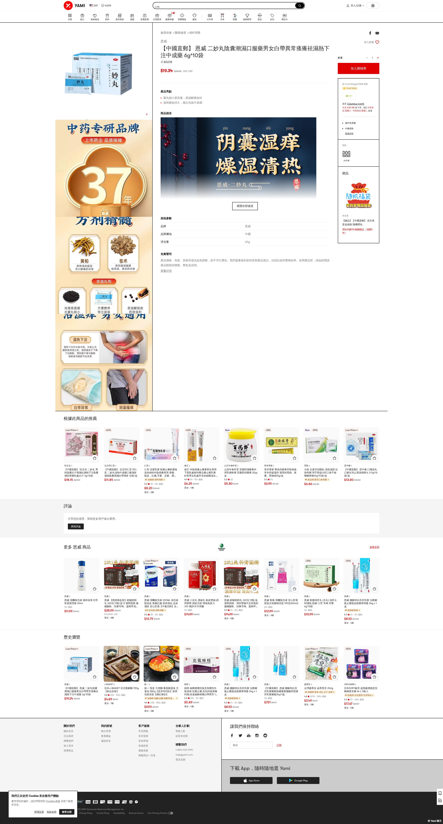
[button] (106, 5)
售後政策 (143, 745)
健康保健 (166, 32)
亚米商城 (143, 740)
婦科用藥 (194, 32)
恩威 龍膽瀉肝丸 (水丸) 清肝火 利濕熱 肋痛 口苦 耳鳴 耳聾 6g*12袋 (320, 603)
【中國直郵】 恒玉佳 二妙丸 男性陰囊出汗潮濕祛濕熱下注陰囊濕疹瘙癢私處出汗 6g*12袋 (81, 472)
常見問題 (143, 731)
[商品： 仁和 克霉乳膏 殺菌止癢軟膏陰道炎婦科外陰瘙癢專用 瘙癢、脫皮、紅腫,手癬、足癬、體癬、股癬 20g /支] (161, 445)
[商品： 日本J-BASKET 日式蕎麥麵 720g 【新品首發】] (121, 664)
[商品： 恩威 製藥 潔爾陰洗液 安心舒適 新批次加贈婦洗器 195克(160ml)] (281, 576)
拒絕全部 (51, 811)
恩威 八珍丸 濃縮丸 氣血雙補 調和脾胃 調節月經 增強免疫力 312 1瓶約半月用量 (201, 603)
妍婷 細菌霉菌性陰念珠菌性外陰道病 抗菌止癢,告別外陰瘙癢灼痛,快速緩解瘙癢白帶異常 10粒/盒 (200, 691)
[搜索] (299, 5)
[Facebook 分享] (370, 33)
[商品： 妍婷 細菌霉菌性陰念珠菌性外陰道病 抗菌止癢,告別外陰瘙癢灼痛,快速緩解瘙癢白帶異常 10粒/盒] (201, 664)
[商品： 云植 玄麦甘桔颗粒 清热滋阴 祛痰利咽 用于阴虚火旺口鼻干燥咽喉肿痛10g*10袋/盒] (321, 445)
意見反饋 (180, 759)
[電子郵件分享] (377, 33)
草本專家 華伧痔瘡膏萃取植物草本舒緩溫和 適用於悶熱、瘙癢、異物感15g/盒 (280, 472)
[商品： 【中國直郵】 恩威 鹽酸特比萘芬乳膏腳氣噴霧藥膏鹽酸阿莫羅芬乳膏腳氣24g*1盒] (281, 664)
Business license (136, 813)
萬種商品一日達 (146, 755)
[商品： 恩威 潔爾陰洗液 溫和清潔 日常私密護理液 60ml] (82, 576)
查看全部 (374, 547)
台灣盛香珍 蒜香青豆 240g (318, 688)
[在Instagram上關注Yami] (257, 735)
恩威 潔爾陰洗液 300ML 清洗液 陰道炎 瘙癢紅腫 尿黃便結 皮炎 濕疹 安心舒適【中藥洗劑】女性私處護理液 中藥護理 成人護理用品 (161, 603)
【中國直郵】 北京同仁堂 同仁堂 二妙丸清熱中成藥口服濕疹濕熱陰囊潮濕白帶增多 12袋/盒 (120, 472)
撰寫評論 (76, 526)
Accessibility (119, 813)
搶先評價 (168, 61)
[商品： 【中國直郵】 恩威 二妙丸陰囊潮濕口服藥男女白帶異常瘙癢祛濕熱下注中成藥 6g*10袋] (82, 664)
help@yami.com (184, 754)
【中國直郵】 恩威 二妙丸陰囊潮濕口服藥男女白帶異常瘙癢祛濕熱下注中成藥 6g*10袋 (81, 691)
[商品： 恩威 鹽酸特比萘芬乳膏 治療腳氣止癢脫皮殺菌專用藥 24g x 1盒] (361, 576)
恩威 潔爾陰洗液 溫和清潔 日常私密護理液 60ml (81, 602)
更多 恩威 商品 (77, 547)
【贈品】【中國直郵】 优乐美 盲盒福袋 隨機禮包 (358, 222)
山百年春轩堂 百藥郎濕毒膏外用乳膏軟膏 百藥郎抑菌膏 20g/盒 (241, 472)
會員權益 (106, 736)
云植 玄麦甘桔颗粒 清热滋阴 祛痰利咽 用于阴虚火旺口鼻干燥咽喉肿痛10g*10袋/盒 (321, 472)
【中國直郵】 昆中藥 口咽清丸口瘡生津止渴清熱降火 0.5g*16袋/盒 (360, 472)
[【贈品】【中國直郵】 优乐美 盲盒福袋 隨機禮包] (358, 195)
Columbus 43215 (355, 104)
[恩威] (221, 547)
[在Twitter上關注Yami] (240, 735)
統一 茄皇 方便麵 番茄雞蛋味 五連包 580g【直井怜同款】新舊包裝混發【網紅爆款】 (161, 691)
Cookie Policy (103, 813)
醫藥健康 (180, 32)
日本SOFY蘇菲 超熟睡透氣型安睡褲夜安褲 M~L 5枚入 (360, 690)
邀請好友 (106, 740)
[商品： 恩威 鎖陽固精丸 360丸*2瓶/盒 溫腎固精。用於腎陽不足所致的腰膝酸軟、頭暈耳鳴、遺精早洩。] (241, 576)
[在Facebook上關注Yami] (232, 735)
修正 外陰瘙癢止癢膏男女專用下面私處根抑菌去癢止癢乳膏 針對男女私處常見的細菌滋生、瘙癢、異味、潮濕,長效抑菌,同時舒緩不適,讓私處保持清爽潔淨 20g (201, 472)
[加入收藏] (377, 42)
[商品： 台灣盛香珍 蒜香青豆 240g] (321, 664)
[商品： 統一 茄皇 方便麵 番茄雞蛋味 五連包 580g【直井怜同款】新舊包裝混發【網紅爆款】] (161, 664)
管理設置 (39, 811)
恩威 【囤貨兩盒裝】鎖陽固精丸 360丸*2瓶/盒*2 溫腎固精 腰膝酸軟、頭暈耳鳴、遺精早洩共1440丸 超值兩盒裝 (121, 603)
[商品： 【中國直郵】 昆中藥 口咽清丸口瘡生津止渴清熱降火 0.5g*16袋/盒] (361, 445)
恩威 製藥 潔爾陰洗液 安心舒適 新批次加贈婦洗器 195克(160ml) (281, 602)
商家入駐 (180, 731)
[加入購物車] (94, 458)
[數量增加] (378, 57)
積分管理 (106, 731)
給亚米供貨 (182, 736)
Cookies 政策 (53, 801)
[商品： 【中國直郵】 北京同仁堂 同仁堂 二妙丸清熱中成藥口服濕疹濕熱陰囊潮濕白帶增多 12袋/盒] (121, 445)
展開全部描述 (245, 206)
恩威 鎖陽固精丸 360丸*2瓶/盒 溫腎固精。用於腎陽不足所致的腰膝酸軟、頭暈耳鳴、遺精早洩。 (241, 603)
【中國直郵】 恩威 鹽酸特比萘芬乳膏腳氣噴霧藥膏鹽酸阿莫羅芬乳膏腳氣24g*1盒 (281, 691)
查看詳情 (166, 270)
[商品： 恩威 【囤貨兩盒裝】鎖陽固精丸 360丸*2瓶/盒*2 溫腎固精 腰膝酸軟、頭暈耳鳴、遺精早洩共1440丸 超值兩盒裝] (121, 576)
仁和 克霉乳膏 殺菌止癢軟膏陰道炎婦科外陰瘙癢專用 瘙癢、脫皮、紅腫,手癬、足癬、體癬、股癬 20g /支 (160, 472)
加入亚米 (68, 745)
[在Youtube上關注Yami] (249, 735)
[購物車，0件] (372, 5)
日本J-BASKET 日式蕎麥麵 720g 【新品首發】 (121, 690)
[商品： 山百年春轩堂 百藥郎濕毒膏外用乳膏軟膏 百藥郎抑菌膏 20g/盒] (241, 445)
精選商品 (68, 750)
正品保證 (68, 736)
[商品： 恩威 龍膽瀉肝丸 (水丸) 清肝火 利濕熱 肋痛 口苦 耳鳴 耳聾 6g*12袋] (321, 576)
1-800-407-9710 (184, 749)
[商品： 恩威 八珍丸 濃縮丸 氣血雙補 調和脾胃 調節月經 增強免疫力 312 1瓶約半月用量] (201, 576)
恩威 (164, 41)
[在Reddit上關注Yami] (265, 735)
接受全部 (67, 811)
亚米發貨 (143, 736)
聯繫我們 (68, 740)
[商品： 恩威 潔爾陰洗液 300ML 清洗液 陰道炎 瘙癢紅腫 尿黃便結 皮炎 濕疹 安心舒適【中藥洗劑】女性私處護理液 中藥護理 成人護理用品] (161, 576)
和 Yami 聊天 (435, 820)
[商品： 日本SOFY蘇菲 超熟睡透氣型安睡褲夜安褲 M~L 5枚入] (361, 664)
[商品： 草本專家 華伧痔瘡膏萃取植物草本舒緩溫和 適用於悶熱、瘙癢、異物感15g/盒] (281, 445)
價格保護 (143, 750)
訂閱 (279, 745)
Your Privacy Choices (157, 813)
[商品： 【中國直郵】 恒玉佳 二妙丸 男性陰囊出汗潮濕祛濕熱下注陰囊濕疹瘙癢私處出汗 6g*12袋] (82, 445)
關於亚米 (68, 731)
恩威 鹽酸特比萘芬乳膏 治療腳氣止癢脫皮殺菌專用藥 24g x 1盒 (360, 603)
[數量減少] (366, 57)
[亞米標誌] (74, 5)
